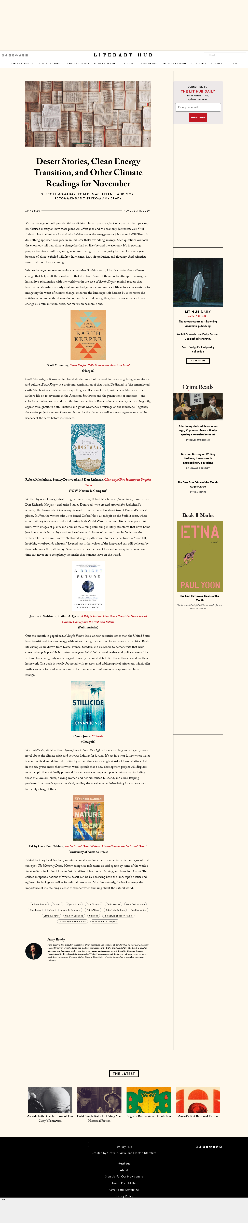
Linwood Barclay (200, 468)
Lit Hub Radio (128, 63)
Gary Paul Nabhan (135, 904)
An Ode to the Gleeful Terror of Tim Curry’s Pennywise (50, 1119)
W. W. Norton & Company (104, 921)
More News (198, 360)
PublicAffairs (93, 909)
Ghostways (35, 909)
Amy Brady (32, 210)
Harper (50, 909)
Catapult (57, 904)
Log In (234, 63)
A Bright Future (39, 904)
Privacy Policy (124, 1196)
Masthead (124, 1163)
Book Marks (198, 63)
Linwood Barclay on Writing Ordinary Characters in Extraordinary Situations (198, 458)
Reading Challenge (174, 63)
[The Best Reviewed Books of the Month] (200, 557)
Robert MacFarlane (115, 909)
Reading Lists (149, 63)
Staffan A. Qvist (51, 915)
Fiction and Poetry (50, 63)
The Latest (124, 1073)
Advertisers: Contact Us (124, 1189)
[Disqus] (88, 1007)
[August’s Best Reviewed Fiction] (198, 1109)
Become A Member (105, 63)
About (124, 1170)
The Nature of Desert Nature (118, 915)
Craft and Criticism (22, 63)
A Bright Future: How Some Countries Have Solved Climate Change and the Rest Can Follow (104, 619)
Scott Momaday (138, 909)
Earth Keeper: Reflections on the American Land (99, 365)
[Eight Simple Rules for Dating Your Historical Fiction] (99, 1109)
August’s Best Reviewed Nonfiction (149, 1116)
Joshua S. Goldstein (70, 909)
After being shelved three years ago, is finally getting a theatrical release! (198, 430)
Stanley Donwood (74, 915)
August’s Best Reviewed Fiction (198, 1116)
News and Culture (78, 63)
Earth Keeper (113, 904)
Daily (198, 311)
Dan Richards (94, 904)
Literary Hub (124, 55)
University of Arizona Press (72, 921)
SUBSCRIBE (198, 117)
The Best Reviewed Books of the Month (199, 598)
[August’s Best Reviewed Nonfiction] (149, 1109)
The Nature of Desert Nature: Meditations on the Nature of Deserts (106, 846)
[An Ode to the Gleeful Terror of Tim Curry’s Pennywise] (50, 1109)
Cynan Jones (74, 904)
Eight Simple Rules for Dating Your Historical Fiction (99, 1119)
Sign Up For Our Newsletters (124, 1176)
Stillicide (97, 736)
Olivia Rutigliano (199, 440)
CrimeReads (218, 63)
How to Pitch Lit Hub (124, 1183)
